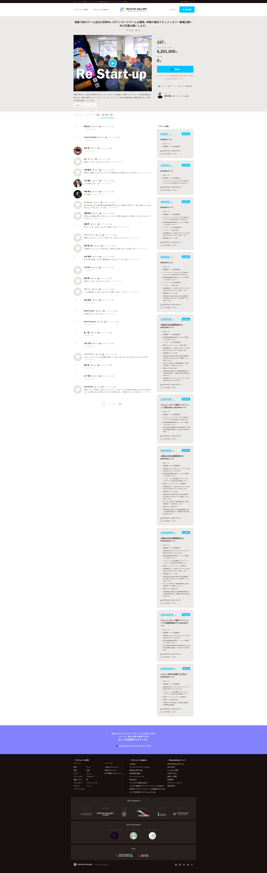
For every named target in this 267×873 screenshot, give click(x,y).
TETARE (87, 267)
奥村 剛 (86, 278)
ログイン (173, 9)
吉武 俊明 (87, 300)
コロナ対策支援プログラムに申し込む (142, 792)
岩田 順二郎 (88, 245)
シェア (163, 86)
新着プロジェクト (111, 770)
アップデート (92, 114)
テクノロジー (78, 783)
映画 (139, 30)
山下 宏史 (87, 375)
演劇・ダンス (78, 779)
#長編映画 (78, 105)
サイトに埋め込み (186, 86)
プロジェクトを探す (81, 9)
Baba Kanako (89, 310)
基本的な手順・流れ (136, 770)
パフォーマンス (92, 783)
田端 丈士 (87, 126)
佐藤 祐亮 (87, 213)
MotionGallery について (187, 2)
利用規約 (170, 779)
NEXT (120, 404)
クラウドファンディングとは (139, 767)
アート (89, 767)
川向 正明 (87, 343)
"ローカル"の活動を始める (138, 783)
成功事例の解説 (134, 773)
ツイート (173, 86)
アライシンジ (89, 234)
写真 (75, 770)
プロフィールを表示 (182, 96)
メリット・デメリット (136, 776)
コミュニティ (78, 776)
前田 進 (86, 365)
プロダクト (90, 776)
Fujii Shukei (88, 386)
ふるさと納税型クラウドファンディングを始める (145, 786)
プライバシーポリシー (175, 783)
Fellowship (133, 779)
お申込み (132, 764)
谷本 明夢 (87, 256)
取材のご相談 (172, 776)
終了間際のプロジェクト (112, 773)
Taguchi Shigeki (90, 137)
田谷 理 (86, 148)
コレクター (107, 114)
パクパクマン (89, 354)
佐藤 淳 (86, 224)
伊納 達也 (87, 191)
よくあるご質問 (172, 770)
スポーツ (77, 786)
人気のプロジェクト (112, 767)
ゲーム (89, 773)
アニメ (76, 773)
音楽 (88, 770)
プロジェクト (79, 114)
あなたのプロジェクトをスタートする (135, 745)
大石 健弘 (87, 180)
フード (89, 786)
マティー (87, 289)
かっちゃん (88, 202)
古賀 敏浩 (87, 169)
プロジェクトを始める (100, 9)
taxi (85, 159)
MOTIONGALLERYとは (175, 764)
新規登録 (188, 9)
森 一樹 (86, 332)
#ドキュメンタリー (89, 105)
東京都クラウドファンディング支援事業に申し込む (145, 789)
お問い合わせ (172, 773)
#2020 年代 (171, 767)
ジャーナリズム (79, 789)
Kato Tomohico (90, 321)
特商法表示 (171, 786)
